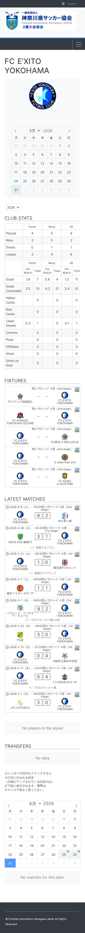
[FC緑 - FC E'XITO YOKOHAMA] (42, 634)
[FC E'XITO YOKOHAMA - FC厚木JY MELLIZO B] (42, 437)
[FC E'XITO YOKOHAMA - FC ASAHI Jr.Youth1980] (42, 477)
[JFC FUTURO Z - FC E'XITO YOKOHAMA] (42, 702)
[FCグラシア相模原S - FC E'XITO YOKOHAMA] (42, 396)
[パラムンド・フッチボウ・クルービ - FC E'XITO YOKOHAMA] (42, 611)
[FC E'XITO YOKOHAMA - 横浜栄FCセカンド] (42, 564)
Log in (71, 3)
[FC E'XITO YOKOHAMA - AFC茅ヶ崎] (42, 515)
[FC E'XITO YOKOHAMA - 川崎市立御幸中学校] (42, 655)
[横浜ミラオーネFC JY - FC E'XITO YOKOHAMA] (42, 587)
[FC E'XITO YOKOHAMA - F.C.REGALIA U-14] (42, 678)
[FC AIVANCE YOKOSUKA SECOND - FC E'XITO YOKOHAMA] (42, 416)
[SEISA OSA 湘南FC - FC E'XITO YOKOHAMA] (42, 538)
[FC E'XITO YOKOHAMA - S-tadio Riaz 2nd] (42, 457)
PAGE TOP (78, 901)
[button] (78, 44)
